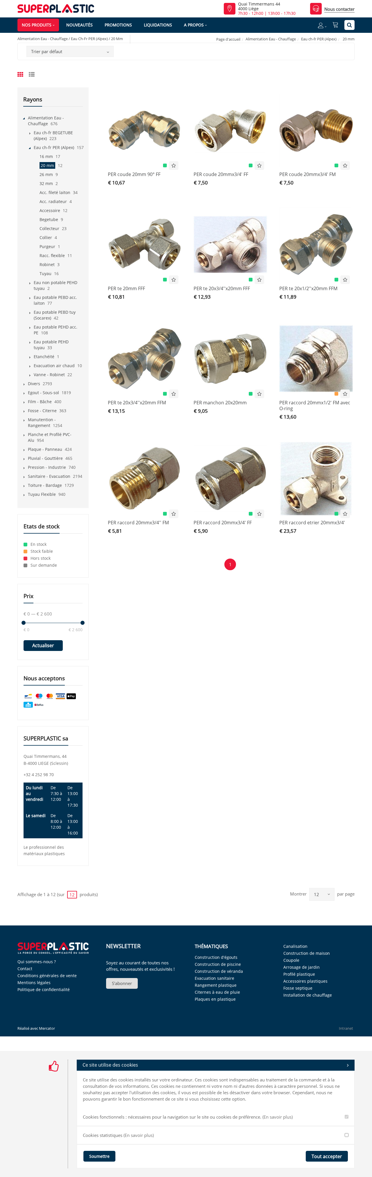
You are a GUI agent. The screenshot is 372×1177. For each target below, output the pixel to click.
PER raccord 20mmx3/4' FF (223, 522)
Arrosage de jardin (301, 967)
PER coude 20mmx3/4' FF (221, 174)
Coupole (291, 960)
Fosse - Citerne (42, 410)
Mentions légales (34, 982)
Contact (24, 968)
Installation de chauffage (307, 995)
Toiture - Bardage (45, 485)
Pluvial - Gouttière (45, 458)
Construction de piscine (218, 964)
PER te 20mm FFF (126, 288)
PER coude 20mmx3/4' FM (307, 174)
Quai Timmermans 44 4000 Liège (259, 6)
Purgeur (47, 246)
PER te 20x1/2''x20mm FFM (308, 288)
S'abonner (122, 983)
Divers (34, 383)
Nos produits (36, 25)
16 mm (46, 156)
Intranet (346, 1028)
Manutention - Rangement (42, 422)
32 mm (46, 183)
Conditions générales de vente (47, 975)
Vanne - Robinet (49, 374)
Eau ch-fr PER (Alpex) (319, 39)
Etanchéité (44, 356)
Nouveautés (79, 25)
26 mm (46, 174)
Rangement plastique (216, 985)
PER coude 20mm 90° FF (134, 174)
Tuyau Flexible (42, 494)
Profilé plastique (299, 974)
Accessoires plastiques (305, 981)
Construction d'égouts (216, 957)
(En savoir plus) (277, 1117)
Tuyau (45, 273)
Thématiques (211, 946)
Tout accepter (327, 1156)
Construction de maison (306, 953)
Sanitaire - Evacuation (49, 476)
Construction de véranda (219, 971)
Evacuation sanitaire (214, 978)
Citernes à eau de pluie (217, 992)
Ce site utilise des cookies (110, 1065)
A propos (194, 25)
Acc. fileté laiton (55, 192)
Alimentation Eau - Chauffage (271, 39)
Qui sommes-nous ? (36, 961)
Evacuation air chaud (54, 365)
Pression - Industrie (47, 467)
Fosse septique (297, 988)
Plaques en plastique (215, 999)
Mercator (47, 1028)
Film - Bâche (40, 401)
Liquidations (158, 25)
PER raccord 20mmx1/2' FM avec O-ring (314, 405)
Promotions (118, 25)
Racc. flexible (52, 255)
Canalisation (295, 946)
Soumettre (99, 1156)
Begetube (49, 219)
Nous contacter (339, 9)
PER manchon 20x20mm (220, 402)
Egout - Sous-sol (43, 392)
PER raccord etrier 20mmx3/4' (312, 522)
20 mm (47, 165)
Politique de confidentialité (43, 989)
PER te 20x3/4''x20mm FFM (137, 402)
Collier (46, 237)
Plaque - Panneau (45, 449)
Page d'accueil (228, 39)
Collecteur (49, 228)
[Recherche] (349, 25)
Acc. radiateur (53, 201)
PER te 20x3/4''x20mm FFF (222, 288)
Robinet (47, 264)
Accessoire (50, 210)
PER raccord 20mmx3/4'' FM (138, 522)
